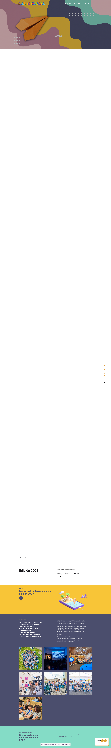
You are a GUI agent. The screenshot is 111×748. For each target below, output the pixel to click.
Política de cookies (64, 744)
